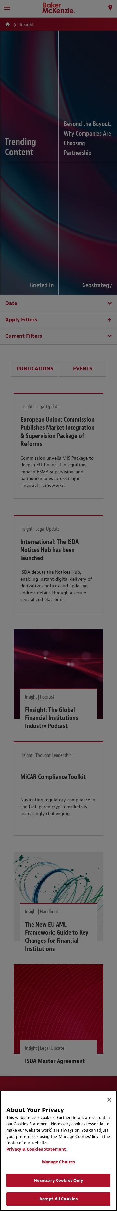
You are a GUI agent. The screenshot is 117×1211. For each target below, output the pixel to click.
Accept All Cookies (58, 1199)
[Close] (109, 1100)
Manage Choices (58, 1162)
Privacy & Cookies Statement (36, 1149)
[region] (58, 1151)
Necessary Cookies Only (59, 1180)
